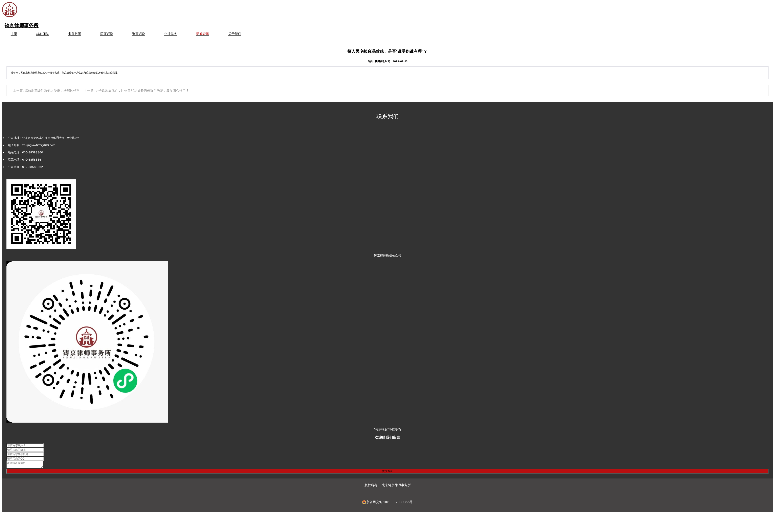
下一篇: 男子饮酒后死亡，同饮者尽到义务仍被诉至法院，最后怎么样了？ (136, 90)
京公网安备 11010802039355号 (389, 502)
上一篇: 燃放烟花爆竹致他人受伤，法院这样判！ (48, 90)
